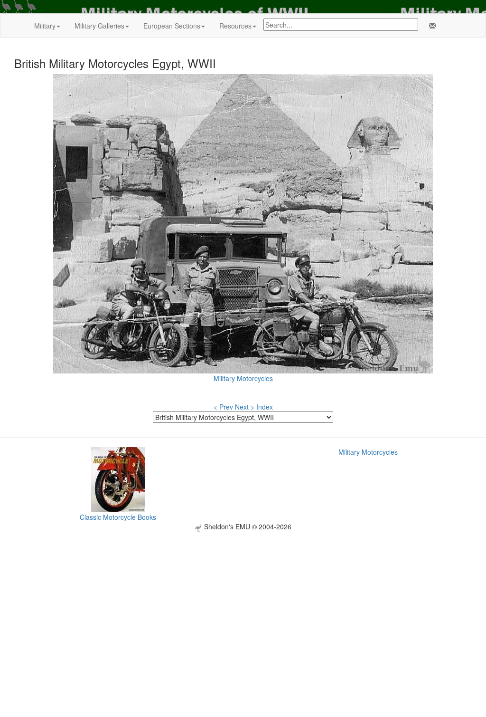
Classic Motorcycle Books (118, 517)
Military (45, 25)
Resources (235, 25)
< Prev (223, 406)
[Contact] (430, 26)
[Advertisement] (243, 598)
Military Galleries (99, 25)
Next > (244, 406)
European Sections (171, 25)
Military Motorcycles (243, 378)
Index (264, 406)
